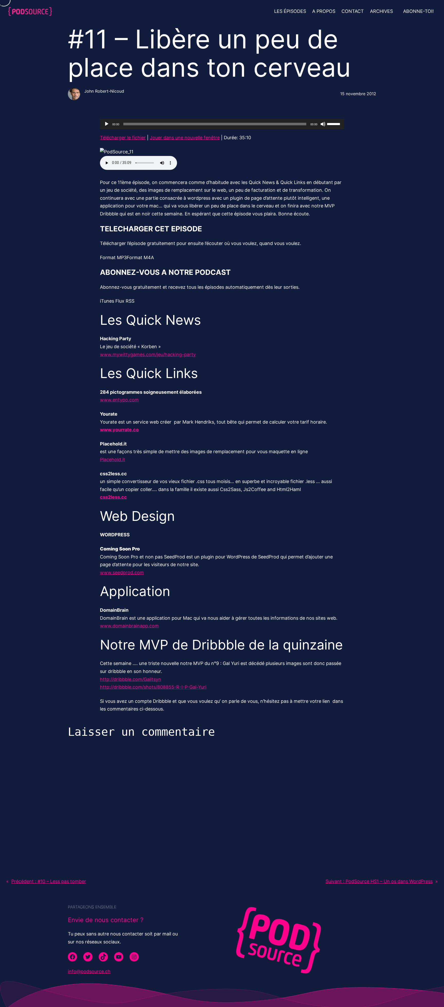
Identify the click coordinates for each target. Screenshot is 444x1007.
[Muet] (323, 124)
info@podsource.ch (89, 971)
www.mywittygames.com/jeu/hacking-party (148, 354)
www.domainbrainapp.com (129, 625)
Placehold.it (112, 459)
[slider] (334, 123)
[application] (222, 124)
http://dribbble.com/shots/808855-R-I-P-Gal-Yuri (153, 687)
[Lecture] (106, 124)
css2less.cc (113, 497)
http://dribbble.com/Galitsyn (130, 679)
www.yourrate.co (119, 429)
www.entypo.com (119, 399)
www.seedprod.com (122, 572)
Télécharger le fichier (123, 137)
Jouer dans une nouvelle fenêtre (185, 137)
